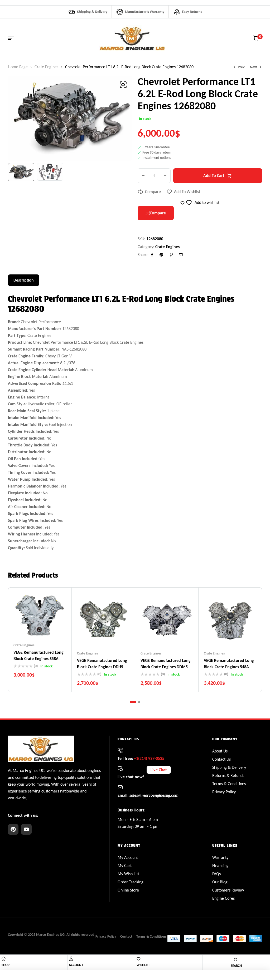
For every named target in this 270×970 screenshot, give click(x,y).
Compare (153, 191)
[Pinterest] (13, 829)
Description (23, 280)
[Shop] (4, 959)
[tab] (23, 280)
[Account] (71, 959)
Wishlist (143, 965)
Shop (5, 965)
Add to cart (213, 175)
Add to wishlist (187, 191)
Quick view (50, 627)
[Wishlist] (139, 959)
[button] (123, 85)
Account (76, 965)
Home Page (18, 66)
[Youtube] (26, 829)
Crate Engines (46, 66)
